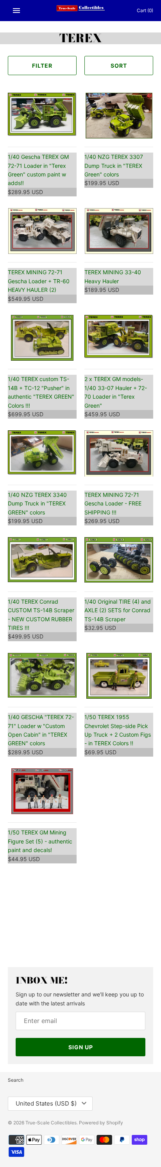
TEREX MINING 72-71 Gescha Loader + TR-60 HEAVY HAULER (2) (39, 281)
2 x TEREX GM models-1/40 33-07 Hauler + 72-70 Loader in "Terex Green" (115, 392)
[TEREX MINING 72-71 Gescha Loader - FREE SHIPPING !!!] (118, 453)
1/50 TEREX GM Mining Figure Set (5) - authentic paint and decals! (40, 841)
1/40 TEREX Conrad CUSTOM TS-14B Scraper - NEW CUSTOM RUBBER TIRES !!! (41, 614)
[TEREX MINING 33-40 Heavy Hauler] (118, 231)
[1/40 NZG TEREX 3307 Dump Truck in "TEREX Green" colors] (118, 115)
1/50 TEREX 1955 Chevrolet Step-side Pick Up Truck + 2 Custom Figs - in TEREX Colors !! (117, 730)
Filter (42, 65)
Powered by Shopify (101, 1123)
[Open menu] (16, 10)
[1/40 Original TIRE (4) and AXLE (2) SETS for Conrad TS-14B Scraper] (118, 560)
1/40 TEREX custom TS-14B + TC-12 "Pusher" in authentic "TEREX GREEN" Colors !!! (41, 392)
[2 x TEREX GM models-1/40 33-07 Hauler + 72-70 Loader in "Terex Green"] (118, 338)
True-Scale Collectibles (51, 1123)
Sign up (80, 1047)
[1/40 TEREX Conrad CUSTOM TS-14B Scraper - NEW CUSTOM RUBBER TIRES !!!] (42, 560)
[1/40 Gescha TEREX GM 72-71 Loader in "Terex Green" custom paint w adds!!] (42, 115)
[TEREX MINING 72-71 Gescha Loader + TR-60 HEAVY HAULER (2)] (42, 231)
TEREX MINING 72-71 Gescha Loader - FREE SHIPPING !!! (112, 503)
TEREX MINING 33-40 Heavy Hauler (112, 276)
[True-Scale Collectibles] (80, 10)
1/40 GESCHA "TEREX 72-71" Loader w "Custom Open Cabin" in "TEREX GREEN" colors (41, 730)
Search (15, 1080)
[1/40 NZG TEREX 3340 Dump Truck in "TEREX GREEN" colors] (42, 453)
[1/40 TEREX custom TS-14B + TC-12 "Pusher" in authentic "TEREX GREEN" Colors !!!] (42, 338)
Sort (119, 65)
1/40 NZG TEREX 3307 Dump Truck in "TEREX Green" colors (113, 165)
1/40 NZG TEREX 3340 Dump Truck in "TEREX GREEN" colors (37, 503)
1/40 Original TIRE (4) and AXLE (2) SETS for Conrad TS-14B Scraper (117, 610)
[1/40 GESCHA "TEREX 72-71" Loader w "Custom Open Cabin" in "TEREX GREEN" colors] (42, 676)
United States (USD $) (46, 1103)
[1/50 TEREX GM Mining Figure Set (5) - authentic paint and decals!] (42, 791)
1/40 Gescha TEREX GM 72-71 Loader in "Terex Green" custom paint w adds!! (38, 169)
